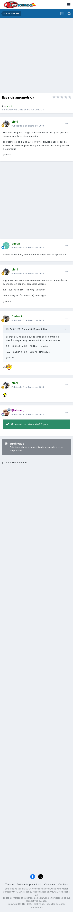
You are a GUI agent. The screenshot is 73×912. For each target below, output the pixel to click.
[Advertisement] (36, 55)
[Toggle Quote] (7, 329)
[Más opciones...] (66, 124)
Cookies (63, 884)
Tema (8, 884)
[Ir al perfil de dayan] (6, 245)
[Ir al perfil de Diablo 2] (6, 318)
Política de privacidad (29, 884)
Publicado (28, 125)
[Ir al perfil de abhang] (6, 412)
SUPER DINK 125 (35, 109)
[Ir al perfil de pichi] (6, 123)
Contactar (49, 884)
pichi (39, 329)
